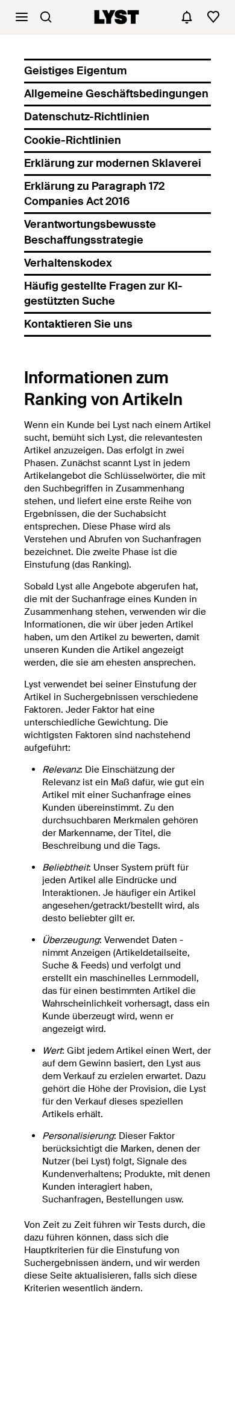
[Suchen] (45, 17)
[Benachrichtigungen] (187, 17)
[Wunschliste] (213, 17)
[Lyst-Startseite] (116, 17)
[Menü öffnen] (22, 17)
